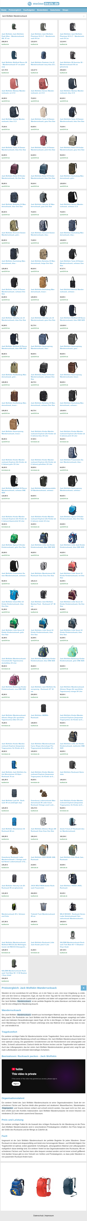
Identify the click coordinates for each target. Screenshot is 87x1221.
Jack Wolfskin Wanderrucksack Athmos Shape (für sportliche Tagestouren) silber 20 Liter (14, 717)
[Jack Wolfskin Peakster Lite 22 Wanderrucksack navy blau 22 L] (43, 55)
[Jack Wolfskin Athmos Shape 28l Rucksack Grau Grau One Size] (43, 821)
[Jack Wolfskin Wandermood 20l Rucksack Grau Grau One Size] (43, 566)
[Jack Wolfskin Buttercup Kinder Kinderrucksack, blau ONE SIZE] (43, 651)
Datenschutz (38, 1216)
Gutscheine (55, 10)
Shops (65, 10)
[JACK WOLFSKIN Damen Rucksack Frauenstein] (43, 878)
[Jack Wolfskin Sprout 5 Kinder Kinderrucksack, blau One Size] (72, 509)
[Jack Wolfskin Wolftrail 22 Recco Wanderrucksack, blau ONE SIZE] (14, 339)
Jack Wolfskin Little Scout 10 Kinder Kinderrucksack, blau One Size (42, 632)
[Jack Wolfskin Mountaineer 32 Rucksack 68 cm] (14, 821)
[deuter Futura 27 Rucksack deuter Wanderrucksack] (72, 821)
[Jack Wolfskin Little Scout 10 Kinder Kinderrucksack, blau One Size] (43, 623)
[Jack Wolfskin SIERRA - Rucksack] (43, 708)
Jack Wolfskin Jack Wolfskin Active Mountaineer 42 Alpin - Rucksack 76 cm (14, 774)
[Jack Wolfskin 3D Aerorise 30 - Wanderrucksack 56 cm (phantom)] (72, 55)
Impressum (49, 1216)
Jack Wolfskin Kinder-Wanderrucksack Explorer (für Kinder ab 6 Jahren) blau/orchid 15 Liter (14, 519)
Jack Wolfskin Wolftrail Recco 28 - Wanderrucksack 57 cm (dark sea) (14, 64)
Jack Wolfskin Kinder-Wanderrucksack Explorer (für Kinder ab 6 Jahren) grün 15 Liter (14, 462)
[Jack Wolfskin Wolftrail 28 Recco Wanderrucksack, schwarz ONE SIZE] (14, 481)
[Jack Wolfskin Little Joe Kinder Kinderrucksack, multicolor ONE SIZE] (72, 736)
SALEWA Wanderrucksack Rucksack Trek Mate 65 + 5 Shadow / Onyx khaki (72, 945)
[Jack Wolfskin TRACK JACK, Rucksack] (72, 878)
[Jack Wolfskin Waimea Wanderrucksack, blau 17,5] (72, 83)
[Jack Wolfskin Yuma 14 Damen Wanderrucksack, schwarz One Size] (14, 282)
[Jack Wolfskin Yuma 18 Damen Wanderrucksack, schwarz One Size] (72, 253)
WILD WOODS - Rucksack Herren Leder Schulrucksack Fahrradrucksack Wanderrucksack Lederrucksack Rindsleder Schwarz (72, 918)
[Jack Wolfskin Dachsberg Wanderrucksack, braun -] (43, 282)
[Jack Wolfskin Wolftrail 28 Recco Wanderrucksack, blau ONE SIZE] (72, 310)
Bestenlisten (42, 10)
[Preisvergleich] (83, 988)
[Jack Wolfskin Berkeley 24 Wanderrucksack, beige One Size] (43, 253)
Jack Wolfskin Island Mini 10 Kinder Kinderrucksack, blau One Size (13, 604)
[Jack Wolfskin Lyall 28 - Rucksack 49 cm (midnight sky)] (14, 793)
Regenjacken (7, 1108)
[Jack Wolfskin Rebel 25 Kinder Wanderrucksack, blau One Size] (43, 168)
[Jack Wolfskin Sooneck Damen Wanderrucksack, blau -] (43, 225)
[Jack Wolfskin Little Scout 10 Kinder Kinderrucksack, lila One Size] (72, 594)
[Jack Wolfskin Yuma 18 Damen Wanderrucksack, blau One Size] (72, 111)
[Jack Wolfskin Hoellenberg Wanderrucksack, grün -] (14, 367)
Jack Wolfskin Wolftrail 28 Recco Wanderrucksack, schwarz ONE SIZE (14, 490)
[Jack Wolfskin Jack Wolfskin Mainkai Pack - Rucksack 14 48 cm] (43, 594)
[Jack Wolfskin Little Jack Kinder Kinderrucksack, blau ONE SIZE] (72, 537)
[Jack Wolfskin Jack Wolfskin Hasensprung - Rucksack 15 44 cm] (43, 680)
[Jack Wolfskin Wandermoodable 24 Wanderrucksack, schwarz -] (43, 481)
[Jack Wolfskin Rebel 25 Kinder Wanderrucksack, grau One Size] (72, 140)
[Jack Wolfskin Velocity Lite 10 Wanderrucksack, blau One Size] (14, 310)
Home (3, 10)
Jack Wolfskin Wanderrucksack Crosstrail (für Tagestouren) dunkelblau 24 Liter (14, 661)
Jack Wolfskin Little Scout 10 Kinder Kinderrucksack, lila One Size (72, 604)
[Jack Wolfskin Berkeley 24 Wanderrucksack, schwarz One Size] (43, 395)
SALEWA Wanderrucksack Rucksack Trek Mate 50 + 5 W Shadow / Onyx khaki (14, 973)
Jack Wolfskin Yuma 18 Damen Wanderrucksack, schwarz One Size (72, 263)
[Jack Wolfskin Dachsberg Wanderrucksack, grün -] (72, 168)
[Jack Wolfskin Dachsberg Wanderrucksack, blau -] (72, 225)
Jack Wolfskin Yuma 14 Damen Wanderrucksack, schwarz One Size (13, 292)
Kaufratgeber (29, 10)
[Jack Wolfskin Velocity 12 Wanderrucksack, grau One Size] (43, 197)
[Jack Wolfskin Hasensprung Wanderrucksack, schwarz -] (72, 481)
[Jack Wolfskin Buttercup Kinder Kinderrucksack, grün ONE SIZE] (72, 651)
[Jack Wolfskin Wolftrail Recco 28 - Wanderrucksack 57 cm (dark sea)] (14, 55)
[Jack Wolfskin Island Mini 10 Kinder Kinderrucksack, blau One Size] (14, 594)
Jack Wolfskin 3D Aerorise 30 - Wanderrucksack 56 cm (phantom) (71, 64)
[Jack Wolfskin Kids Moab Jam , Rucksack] (72, 850)
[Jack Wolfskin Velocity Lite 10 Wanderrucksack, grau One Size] (43, 310)
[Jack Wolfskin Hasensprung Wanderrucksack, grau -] (72, 339)
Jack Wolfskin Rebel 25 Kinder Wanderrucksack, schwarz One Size (42, 377)
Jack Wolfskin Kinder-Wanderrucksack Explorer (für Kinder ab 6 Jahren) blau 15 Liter (43, 433)
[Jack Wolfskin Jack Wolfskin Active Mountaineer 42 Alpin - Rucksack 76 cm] (14, 765)
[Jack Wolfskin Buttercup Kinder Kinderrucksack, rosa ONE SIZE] (14, 679)
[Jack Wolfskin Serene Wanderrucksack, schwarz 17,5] (72, 197)
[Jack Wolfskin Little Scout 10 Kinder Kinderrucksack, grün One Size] (14, 623)
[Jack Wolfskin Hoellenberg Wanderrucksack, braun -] (14, 395)
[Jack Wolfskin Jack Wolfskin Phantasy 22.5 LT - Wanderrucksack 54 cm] (43, 27)
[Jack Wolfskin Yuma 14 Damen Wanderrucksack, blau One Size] (14, 140)
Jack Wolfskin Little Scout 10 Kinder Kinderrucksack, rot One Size (72, 575)
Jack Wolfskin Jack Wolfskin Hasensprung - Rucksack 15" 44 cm (43, 689)
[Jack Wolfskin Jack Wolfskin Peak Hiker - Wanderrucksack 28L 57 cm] (14, 27)
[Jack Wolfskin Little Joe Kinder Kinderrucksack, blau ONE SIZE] (43, 537)
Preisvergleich (15, 10)
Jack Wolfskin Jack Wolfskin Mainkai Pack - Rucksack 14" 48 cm (43, 604)
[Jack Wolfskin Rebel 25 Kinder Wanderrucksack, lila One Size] (14, 168)
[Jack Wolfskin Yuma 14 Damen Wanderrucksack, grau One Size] (43, 111)
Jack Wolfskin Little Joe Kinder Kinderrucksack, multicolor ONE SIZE (72, 746)
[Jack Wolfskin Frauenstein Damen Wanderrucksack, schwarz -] (14, 566)
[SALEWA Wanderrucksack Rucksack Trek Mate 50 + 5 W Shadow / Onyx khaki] (14, 963)
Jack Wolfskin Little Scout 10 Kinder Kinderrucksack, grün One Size (13, 632)
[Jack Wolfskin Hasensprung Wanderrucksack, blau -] (43, 339)
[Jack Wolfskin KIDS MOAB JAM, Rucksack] (43, 850)
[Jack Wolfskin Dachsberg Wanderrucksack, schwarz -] (72, 395)
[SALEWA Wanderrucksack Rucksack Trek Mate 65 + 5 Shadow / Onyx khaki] (72, 935)
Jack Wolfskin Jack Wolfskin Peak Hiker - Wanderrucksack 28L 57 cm (13, 36)
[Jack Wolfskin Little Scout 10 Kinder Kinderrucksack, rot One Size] (72, 566)
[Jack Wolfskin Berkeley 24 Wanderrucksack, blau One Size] (14, 197)
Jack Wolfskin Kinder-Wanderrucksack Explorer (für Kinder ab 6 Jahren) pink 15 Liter (72, 433)
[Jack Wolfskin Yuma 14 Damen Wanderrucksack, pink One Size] (43, 140)
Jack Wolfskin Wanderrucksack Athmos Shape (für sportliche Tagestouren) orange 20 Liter (72, 689)
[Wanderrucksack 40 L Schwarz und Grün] (14, 907)
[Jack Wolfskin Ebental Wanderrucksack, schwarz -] (72, 282)
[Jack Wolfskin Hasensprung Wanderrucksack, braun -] (72, 367)
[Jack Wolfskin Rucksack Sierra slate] (72, 765)
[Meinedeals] (43, 7)
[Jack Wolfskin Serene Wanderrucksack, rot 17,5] (43, 83)
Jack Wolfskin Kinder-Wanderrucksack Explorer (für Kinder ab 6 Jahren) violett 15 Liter (43, 519)
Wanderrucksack (24, 1001)
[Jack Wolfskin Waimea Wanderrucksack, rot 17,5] (14, 83)
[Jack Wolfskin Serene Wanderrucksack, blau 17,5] (14, 111)
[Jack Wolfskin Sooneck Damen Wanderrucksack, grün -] (14, 225)
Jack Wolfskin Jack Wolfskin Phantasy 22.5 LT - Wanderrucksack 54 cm (43, 36)
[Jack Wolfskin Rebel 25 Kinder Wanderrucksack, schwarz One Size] (43, 367)
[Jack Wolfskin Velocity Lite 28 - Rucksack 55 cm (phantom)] (14, 878)
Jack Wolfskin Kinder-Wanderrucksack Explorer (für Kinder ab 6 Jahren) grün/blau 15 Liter (43, 462)
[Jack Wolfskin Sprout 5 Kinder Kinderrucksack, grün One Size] (14, 537)
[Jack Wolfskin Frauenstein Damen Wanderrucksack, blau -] (72, 452)
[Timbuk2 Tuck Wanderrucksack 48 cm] (43, 907)
